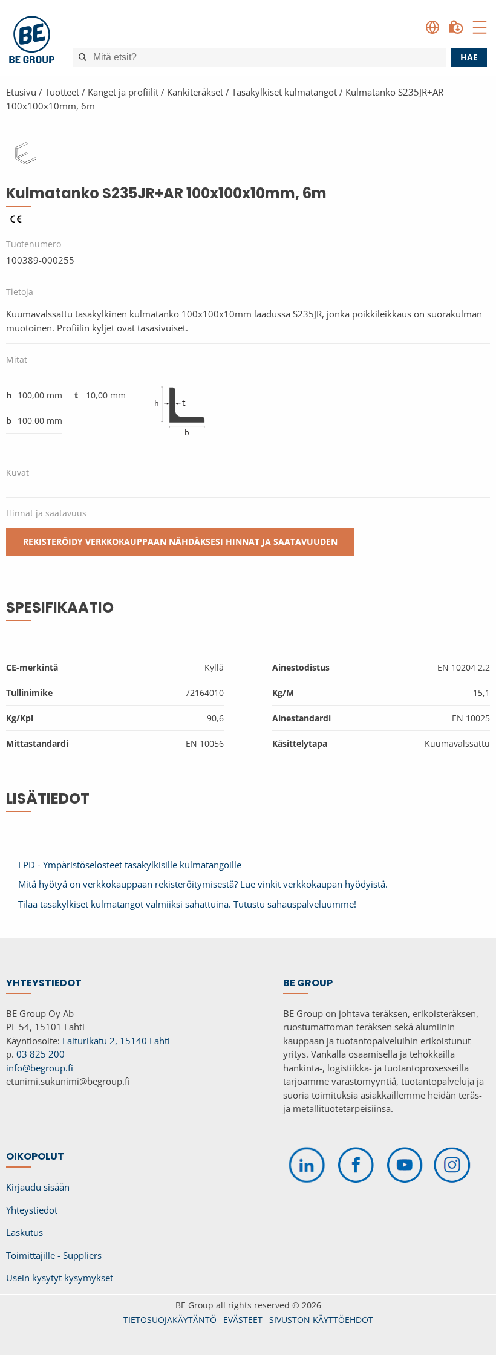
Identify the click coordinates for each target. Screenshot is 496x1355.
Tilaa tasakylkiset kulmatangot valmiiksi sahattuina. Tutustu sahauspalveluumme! (187, 904)
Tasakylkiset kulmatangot (284, 92)
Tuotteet (62, 92)
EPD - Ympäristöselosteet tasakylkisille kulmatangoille (129, 865)
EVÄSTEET (243, 1319)
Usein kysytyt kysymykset (59, 1278)
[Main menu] (479, 27)
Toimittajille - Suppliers (54, 1255)
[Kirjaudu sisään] (456, 27)
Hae (469, 57)
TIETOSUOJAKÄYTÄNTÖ (170, 1319)
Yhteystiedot (31, 1210)
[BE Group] (31, 41)
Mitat (16, 359)
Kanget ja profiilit (123, 92)
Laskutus (24, 1232)
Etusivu (21, 92)
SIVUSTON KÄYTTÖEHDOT (321, 1319)
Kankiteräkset (195, 92)
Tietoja (19, 291)
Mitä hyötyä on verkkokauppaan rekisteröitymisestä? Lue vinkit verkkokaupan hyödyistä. (203, 884)
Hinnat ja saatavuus (46, 513)
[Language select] (432, 27)
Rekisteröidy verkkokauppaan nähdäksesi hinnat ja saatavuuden (180, 541)
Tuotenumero (33, 244)
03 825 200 (40, 1054)
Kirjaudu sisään (38, 1187)
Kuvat (17, 472)
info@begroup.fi (39, 1068)
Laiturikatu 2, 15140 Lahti (116, 1041)
